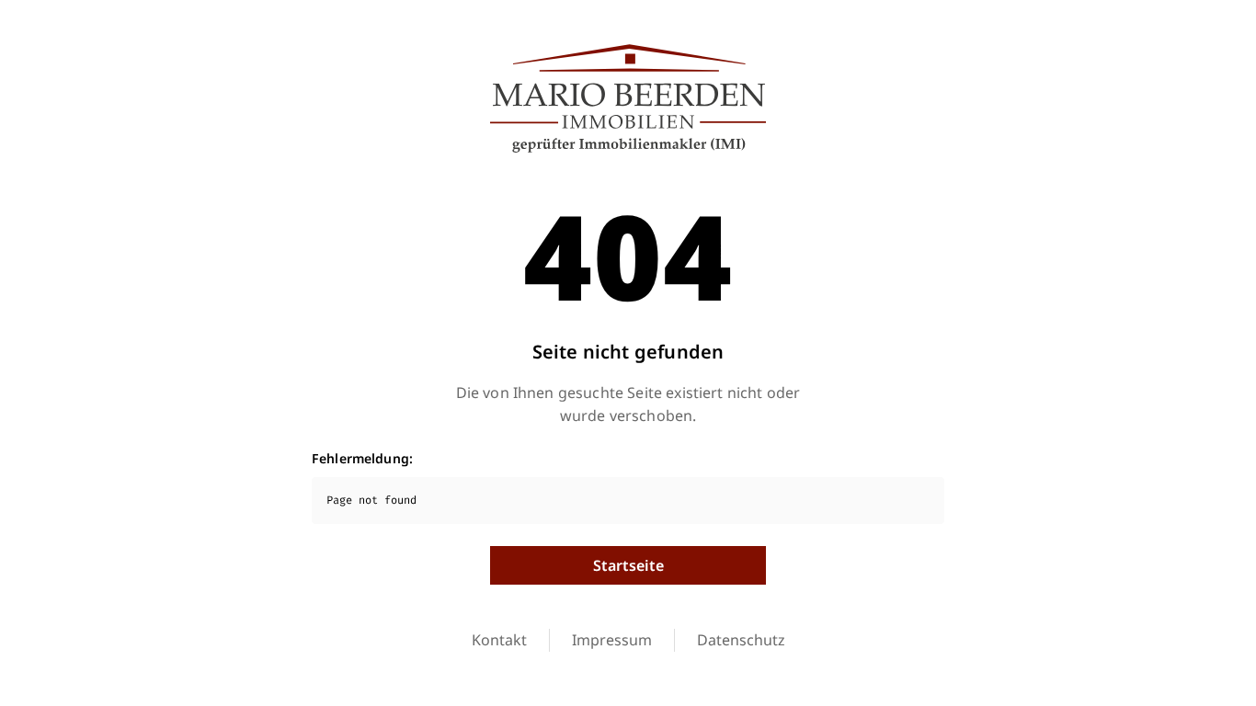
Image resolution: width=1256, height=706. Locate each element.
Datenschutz (741, 640)
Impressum (612, 640)
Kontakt (499, 640)
